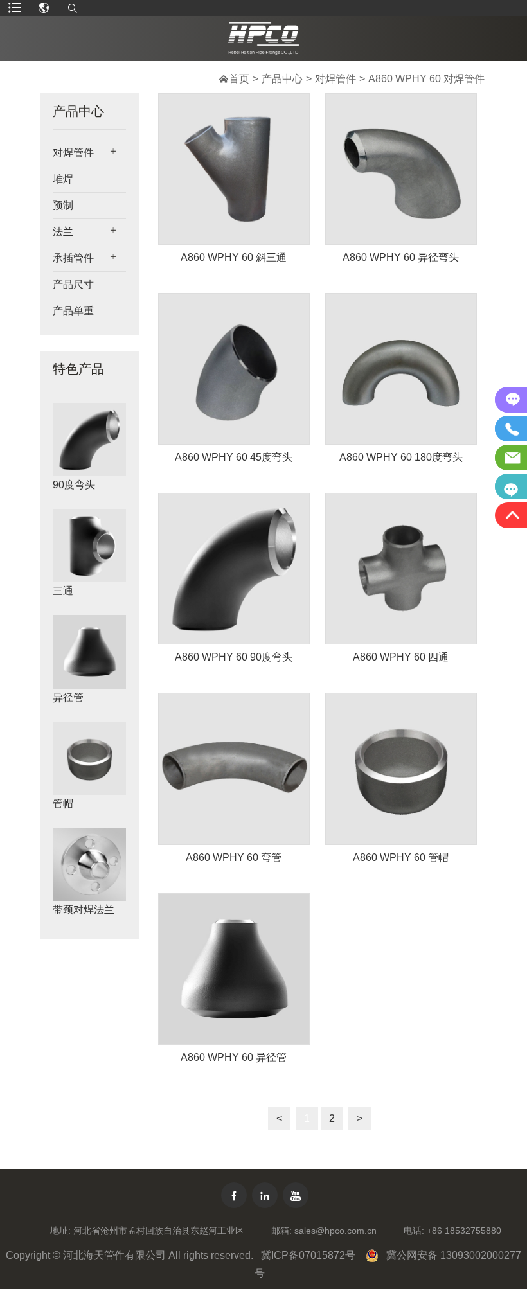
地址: (60, 1230)
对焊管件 (335, 78)
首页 (239, 78)
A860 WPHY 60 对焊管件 (426, 78)
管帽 (63, 803)
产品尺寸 (73, 284)
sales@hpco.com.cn (335, 1230)
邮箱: (281, 1230)
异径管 (68, 697)
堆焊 (63, 178)
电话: (414, 1230)
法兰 (63, 231)
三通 (63, 590)
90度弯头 (74, 484)
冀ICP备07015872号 (308, 1255)
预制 (63, 205)
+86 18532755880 (464, 1230)
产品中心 (282, 78)
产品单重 (73, 310)
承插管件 (73, 258)
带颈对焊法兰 (83, 909)
